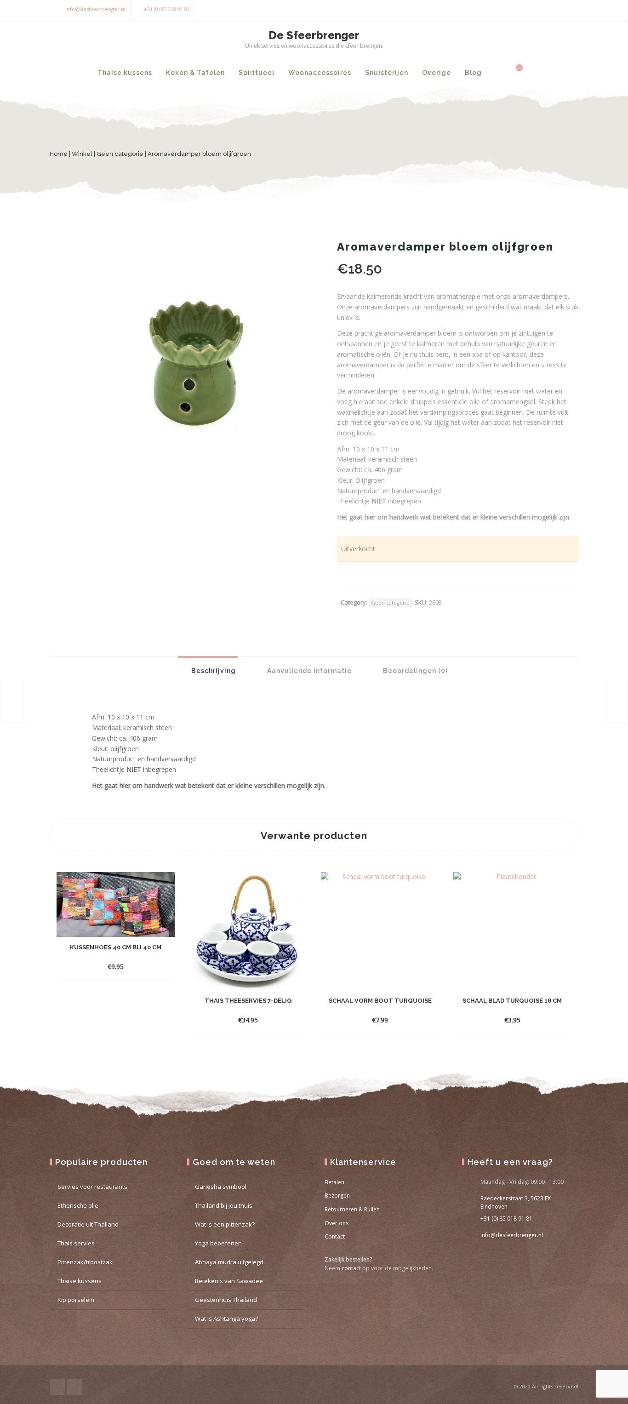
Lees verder (107, 967)
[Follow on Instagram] (569, 9)
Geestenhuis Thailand (226, 1300)
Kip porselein (75, 1300)
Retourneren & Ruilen (352, 1209)
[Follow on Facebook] (551, 9)
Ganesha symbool (220, 1186)
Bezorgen (337, 1195)
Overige (436, 72)
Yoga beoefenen (218, 1243)
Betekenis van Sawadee (229, 1281)
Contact (335, 1236)
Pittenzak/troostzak (85, 1262)
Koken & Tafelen (195, 72)
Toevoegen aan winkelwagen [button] (240, 1020)
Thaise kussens (124, 72)
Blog (473, 72)
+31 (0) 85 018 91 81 (167, 9)
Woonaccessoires (319, 72)
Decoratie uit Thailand (88, 1224)
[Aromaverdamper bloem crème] (11, 702)
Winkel (82, 153)
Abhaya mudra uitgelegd (229, 1262)
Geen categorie (120, 153)
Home (59, 153)
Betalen (334, 1182)
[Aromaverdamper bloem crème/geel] (616, 702)
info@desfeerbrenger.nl (95, 9)
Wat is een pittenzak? (225, 1224)
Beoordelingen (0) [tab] (414, 670)
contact (351, 1268)
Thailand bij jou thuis (223, 1205)
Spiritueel (256, 72)
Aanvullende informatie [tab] (308, 670)
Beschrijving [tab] (212, 670)
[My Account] (499, 72)
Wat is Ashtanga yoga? (226, 1318)
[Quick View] (137, 966)
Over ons (336, 1223)
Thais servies (76, 1243)
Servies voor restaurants (92, 1186)
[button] (295, 258)
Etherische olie (77, 1205)
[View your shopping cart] (514, 72)
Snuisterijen (386, 72)
